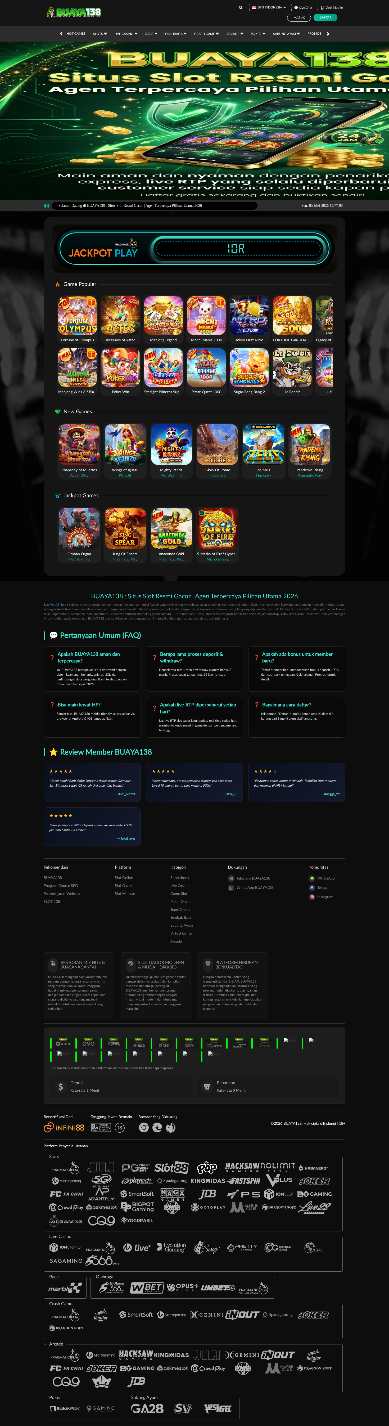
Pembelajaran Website (62, 894)
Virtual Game (181, 933)
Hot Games (76, 33)
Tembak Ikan (180, 918)
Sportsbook (179, 878)
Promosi (314, 33)
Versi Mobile (334, 7)
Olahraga (174, 33)
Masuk (299, 17)
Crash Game (205, 33)
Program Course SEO (61, 886)
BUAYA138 (52, 604)
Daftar (325, 17)
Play (126, 253)
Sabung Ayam (285, 33)
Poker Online (180, 902)
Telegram (324, 888)
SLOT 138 (52, 902)
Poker (256, 33)
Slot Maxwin (125, 894)
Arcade (233, 33)
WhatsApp (326, 878)
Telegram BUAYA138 (253, 878)
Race (149, 33)
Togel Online (180, 910)
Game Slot (178, 894)
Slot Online (124, 878)
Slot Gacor (123, 886)
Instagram (325, 897)
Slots (98, 33)
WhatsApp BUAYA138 (255, 888)
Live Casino (124, 33)
